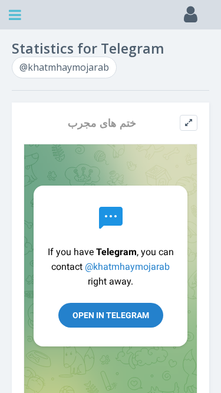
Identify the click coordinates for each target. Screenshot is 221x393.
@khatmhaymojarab (64, 67)
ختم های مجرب (102, 122)
